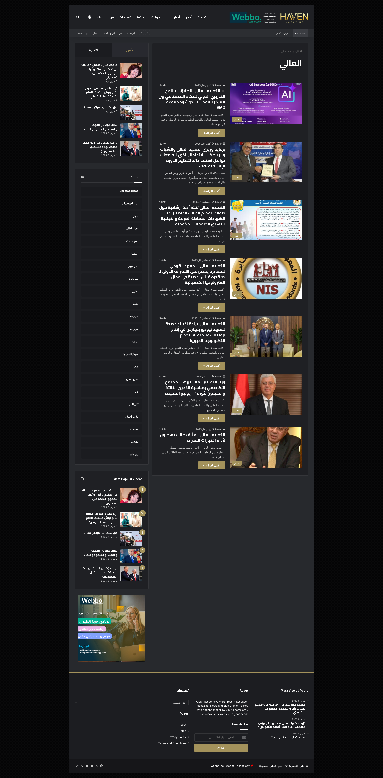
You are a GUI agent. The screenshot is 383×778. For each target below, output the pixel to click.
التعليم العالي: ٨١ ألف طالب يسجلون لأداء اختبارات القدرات (192, 437)
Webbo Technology (238, 765)
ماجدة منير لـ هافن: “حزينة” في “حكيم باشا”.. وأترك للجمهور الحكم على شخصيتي (99, 71)
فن (112, 17)
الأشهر (130, 50)
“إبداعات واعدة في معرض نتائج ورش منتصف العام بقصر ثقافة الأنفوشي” (100, 92)
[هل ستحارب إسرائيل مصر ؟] (131, 112)
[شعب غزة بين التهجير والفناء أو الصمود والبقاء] (131, 130)
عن (120, 33)
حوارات (155, 17)
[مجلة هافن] (268, 17)
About (182, 724)
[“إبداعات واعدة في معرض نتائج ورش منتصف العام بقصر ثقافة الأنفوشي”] (131, 93)
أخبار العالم (172, 17)
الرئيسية (203, 17)
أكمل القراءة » (211, 132)
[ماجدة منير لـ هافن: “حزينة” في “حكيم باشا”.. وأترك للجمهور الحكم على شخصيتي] (131, 70)
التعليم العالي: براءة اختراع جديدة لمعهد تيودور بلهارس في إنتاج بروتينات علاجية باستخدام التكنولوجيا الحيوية (195, 332)
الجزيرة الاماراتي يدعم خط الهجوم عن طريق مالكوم (262, 33)
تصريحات (125, 17)
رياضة (141, 17)
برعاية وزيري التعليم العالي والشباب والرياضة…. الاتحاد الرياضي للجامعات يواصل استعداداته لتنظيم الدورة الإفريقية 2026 (192, 157)
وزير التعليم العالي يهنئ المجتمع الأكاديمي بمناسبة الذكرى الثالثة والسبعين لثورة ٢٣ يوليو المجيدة (195, 387)
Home (182, 730)
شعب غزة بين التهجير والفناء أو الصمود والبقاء (100, 127)
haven (218, 85)
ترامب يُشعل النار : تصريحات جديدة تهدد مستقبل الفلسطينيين (99, 147)
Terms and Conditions (172, 743)
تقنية (79, 33)
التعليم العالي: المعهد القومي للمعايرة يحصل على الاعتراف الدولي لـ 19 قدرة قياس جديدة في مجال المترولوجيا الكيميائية (192, 274)
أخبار (189, 17)
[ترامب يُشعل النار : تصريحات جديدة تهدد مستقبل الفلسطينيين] (131, 148)
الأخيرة (93, 50)
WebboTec (217, 765)
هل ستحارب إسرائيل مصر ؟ (100, 107)
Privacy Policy (177, 737)
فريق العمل (108, 33)
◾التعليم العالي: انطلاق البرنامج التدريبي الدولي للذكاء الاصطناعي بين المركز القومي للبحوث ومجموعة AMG (192, 99)
